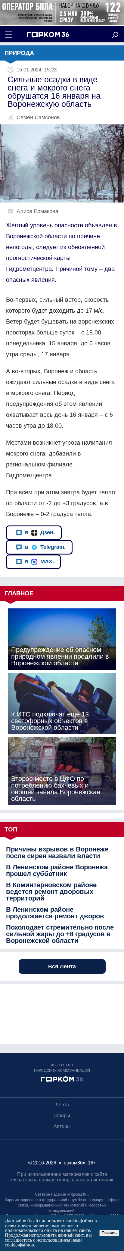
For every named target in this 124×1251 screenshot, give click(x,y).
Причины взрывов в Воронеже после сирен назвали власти (57, 852)
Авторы (62, 1126)
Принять (109, 1233)
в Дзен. (40, 532)
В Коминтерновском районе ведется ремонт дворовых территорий (51, 892)
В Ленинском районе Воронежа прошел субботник (57, 870)
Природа (19, 53)
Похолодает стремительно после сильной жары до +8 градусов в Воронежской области (60, 934)
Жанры (62, 1115)
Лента (62, 1104)
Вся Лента (62, 966)
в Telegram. (45, 547)
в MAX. (39, 561)
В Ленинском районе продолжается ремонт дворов (55, 913)
